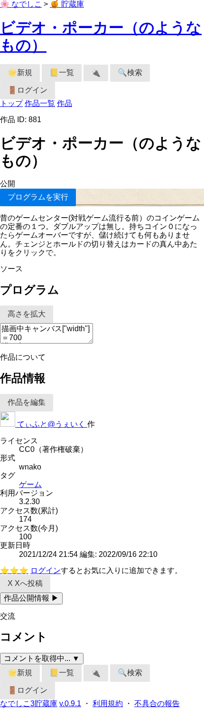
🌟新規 (20, 72)
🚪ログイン (27, 90)
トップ (11, 103)
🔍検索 (130, 72)
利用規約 (108, 703)
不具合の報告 (157, 703)
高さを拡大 (27, 314)
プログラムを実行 (38, 197)
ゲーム (30, 484)
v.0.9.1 (70, 703)
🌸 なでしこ (21, 4)
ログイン (45, 570)
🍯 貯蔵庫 (67, 4)
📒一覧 (61, 72)
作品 (64, 103)
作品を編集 (27, 402)
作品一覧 (40, 103)
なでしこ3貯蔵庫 (28, 703)
